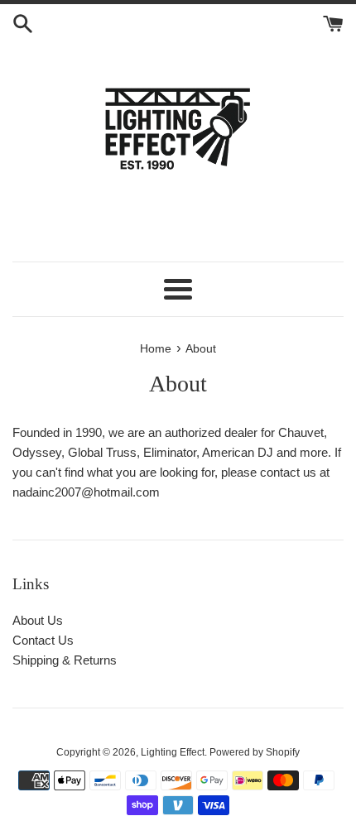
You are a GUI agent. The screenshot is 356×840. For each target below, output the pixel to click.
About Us (37, 620)
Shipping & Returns (64, 660)
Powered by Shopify (254, 752)
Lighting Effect (172, 752)
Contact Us (43, 640)
